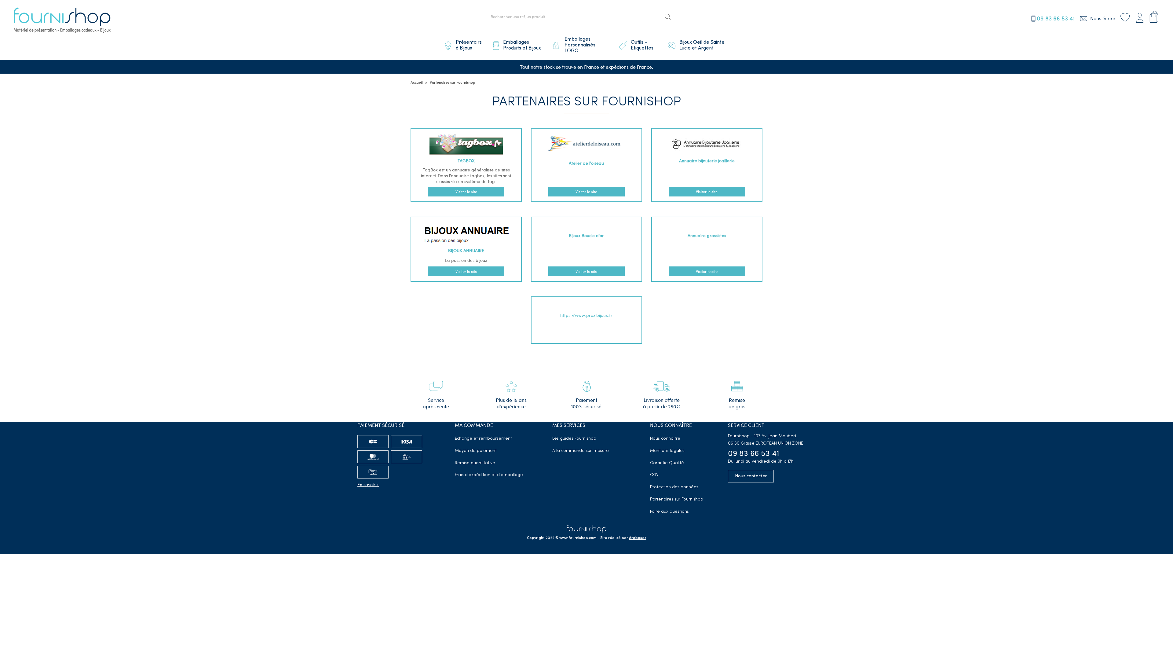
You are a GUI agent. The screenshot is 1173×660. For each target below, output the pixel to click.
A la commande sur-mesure (580, 451)
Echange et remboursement (483, 438)
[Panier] (1154, 17)
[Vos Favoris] (1125, 17)
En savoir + (368, 484)
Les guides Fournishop (574, 438)
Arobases (637, 538)
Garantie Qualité (667, 463)
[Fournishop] (62, 21)
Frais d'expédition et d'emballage (489, 475)
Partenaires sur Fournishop (676, 499)
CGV (654, 475)
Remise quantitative (475, 463)
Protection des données (674, 487)
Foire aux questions (669, 511)
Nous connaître (665, 438)
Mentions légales (667, 451)
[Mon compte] (1139, 17)
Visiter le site (466, 191)
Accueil (417, 82)
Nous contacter (751, 476)
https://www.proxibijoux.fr (586, 315)
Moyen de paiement (476, 451)
